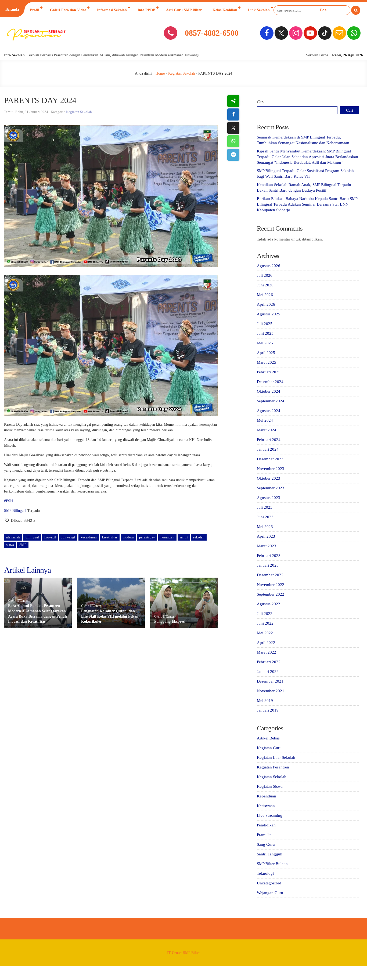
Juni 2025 (265, 333)
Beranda (12, 10)
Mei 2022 (265, 633)
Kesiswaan (266, 806)
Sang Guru (266, 844)
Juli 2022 (264, 613)
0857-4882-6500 (212, 32)
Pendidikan (266, 825)
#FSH (8, 501)
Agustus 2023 (268, 497)
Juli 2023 (264, 507)
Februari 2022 (268, 662)
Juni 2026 (265, 285)
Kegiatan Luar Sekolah (276, 757)
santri (184, 537)
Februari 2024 (268, 440)
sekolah (198, 537)
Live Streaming (269, 815)
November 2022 (270, 584)
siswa (10, 545)
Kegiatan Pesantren (273, 767)
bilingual (32, 537)
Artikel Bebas (268, 738)
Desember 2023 (270, 459)
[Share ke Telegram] (233, 155)
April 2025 (266, 353)
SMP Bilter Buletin (272, 864)
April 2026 (266, 304)
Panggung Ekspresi (169, 621)
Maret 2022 (266, 652)
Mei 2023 (265, 526)
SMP (22, 545)
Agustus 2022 (268, 604)
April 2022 (266, 642)
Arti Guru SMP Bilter (184, 10)
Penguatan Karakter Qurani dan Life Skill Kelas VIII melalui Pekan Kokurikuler (109, 616)
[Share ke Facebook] (233, 114)
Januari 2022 (268, 671)
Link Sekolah (259, 10)
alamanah (13, 537)
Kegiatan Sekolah (181, 73)
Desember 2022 (270, 575)
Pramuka (264, 835)
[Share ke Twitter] (233, 128)
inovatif (50, 537)
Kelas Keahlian (225, 10)
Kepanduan (266, 796)
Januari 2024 (268, 449)
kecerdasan (89, 537)
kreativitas (109, 537)
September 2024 (270, 401)
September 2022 (270, 594)
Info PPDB (146, 10)
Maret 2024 (266, 430)
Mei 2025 (265, 343)
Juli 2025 (264, 324)
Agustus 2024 (268, 411)
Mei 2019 (265, 700)
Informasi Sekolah (112, 10)
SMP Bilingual (15, 511)
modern (128, 537)
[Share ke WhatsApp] (233, 141)
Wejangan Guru (270, 893)
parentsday (147, 537)
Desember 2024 (270, 382)
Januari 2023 (268, 565)
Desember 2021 (270, 681)
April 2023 (266, 536)
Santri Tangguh (269, 854)
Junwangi (68, 537)
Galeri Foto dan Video (68, 10)
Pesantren (167, 537)
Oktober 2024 (268, 391)
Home (160, 73)
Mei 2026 (265, 295)
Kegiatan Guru (269, 748)
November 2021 (270, 691)
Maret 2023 (266, 546)
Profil (34, 10)
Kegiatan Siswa (270, 786)
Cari (260, 102)
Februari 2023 (268, 555)
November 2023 (270, 468)
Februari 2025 (268, 372)
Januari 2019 (268, 710)
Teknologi (265, 873)
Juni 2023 (265, 517)
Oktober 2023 (268, 478)
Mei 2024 (265, 420)
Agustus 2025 (268, 314)
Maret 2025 (266, 362)
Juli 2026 (264, 275)
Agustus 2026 (268, 266)
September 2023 (270, 488)
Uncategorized (269, 883)
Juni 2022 (265, 623)
